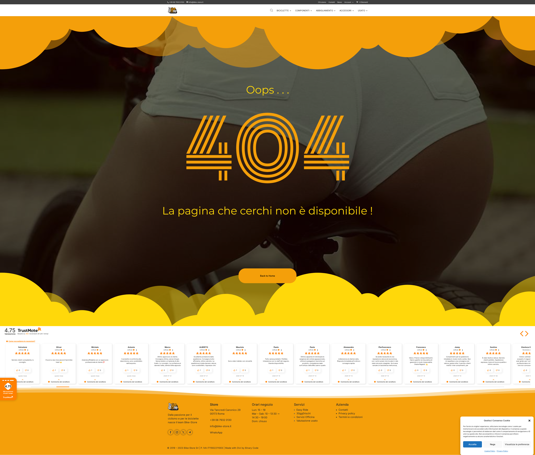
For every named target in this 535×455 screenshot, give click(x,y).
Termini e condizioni (351, 417)
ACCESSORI (345, 11)
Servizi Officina (305, 417)
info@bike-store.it (220, 426)
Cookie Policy (489, 451)
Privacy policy (347, 413)
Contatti (332, 2)
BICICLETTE (283, 11)
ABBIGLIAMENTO (324, 11)
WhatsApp (216, 432)
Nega (492, 444)
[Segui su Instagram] (177, 432)
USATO (361, 11)
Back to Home (267, 275)
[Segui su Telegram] (189, 432)
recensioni (37, 334)
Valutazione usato (307, 420)
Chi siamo (322, 2)
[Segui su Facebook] (170, 432)
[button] (529, 420)
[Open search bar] (271, 10)
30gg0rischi (303, 413)
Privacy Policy (502, 451)
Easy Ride (302, 409)
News (339, 2)
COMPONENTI (302, 11)
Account (347, 2)
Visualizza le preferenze (517, 444)
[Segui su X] (183, 432)
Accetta (472, 444)
